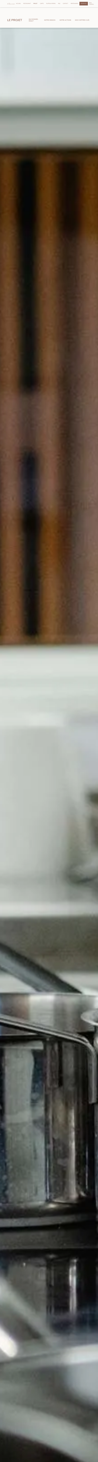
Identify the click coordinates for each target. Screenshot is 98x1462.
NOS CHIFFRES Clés (82, 20)
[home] (11, 3)
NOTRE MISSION (49, 20)
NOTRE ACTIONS (65, 20)
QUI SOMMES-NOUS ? (33, 20)
